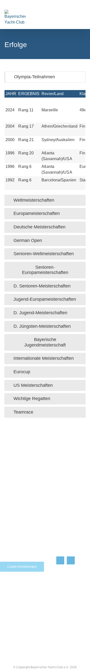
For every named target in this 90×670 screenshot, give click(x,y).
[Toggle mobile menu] (75, 16)
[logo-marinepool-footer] (13, 604)
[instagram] (71, 560)
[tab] (45, 77)
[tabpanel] (45, 140)
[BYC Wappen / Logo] (68, 595)
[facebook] (60, 560)
